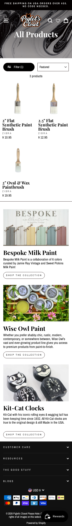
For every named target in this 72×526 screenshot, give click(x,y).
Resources (13, 458)
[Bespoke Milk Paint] (36, 227)
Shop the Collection (24, 434)
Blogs (8, 481)
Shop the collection (24, 354)
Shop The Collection (24, 275)
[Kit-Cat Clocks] (36, 382)
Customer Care (17, 447)
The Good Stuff (17, 469)
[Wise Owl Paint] (36, 303)
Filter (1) (18, 67)
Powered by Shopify (36, 523)
